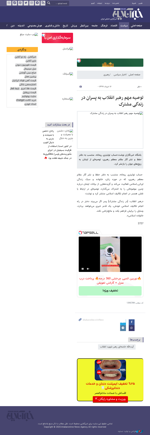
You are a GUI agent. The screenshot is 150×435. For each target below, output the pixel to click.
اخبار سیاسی (120, 75)
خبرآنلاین (121, 14)
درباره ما (107, 3)
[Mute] (88, 268)
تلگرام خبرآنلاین (37, 3)
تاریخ (65, 26)
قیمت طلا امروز (28, 89)
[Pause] (82, 268)
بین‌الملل (84, 26)
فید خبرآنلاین (43, 3)
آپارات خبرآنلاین (20, 3)
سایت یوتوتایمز (28, 96)
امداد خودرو (30, 104)
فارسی (140, 3)
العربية (134, 3)
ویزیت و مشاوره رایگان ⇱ (110, 399)
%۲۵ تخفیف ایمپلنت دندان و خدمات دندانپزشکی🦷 (110, 386)
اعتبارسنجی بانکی (27, 84)
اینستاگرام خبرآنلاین (31, 3)
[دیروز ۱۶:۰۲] (64, 135)
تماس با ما (115, 3)
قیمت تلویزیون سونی (25, 65)
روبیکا (9, 3)
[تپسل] (79, 60)
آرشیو (93, 3)
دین (13, 26)
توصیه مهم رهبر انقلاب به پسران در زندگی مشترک (112, 101)
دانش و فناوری (52, 26)
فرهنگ (104, 26)
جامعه (95, 26)
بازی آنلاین (31, 61)
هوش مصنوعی (35, 26)
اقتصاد (114, 26)
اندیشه (21, 26)
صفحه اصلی (136, 26)
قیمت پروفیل (29, 92)
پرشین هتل (30, 77)
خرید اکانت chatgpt (26, 100)
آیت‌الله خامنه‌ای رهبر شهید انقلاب (117, 347)
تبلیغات (99, 3)
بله (14, 3)
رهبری (107, 75)
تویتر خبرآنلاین (26, 3)
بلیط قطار (14, 89)
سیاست (124, 26)
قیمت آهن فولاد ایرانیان (24, 81)
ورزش (74, 26)
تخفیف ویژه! (110, 290)
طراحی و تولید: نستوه (127, 431)
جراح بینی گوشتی (27, 73)
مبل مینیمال (30, 69)
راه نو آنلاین (20, 57)
